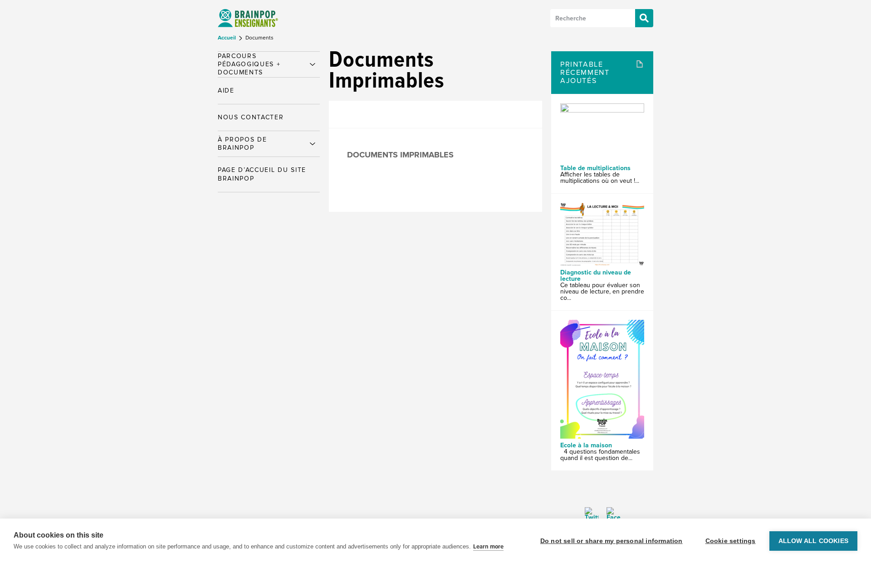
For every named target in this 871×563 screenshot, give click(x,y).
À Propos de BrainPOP (242, 144)
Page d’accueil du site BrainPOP (262, 174)
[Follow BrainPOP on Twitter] (591, 514)
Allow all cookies (813, 541)
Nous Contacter (251, 117)
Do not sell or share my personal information (611, 541)
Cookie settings (730, 541)
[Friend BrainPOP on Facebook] (610, 514)
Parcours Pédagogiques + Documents (249, 64)
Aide (226, 90)
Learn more (488, 546)
